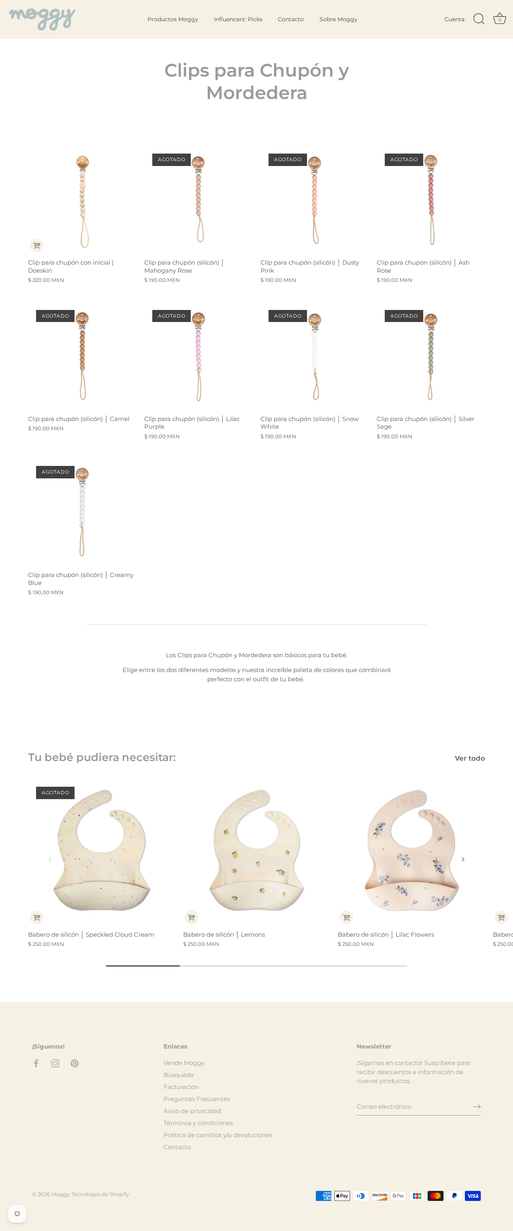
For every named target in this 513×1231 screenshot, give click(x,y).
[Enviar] (477, 1107)
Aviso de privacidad (192, 1111)
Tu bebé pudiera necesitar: (102, 757)
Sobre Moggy (338, 19)
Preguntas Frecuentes (197, 1099)
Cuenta (454, 19)
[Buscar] (479, 19)
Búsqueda (179, 1075)
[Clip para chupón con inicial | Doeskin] (82, 200)
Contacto (291, 19)
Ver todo (470, 758)
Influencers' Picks (238, 19)
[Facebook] (36, 1063)
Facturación (181, 1087)
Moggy (60, 1194)
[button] (50, 859)
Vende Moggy (184, 1063)
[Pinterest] (75, 1063)
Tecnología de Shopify (100, 1194)
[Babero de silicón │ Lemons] (256, 852)
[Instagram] (55, 1063)
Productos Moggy (172, 19)
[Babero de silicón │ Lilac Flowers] (411, 852)
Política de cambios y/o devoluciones (218, 1135)
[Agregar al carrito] (36, 245)
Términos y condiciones (198, 1123)
